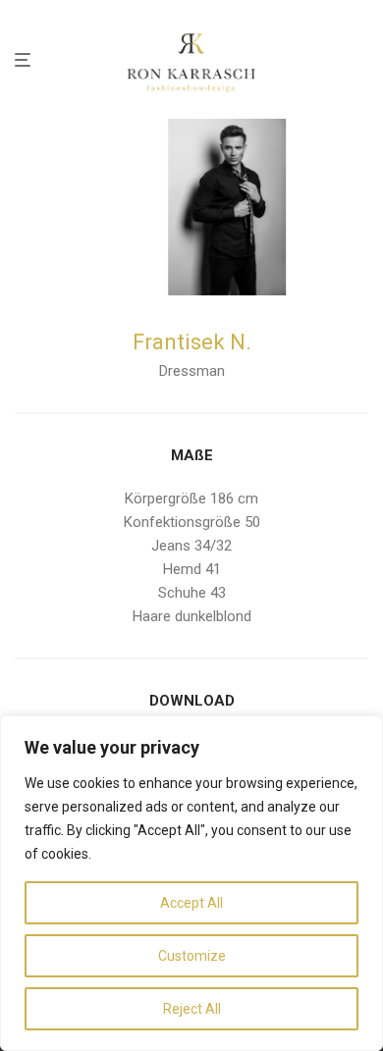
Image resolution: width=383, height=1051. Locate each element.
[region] (191, 883)
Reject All (192, 1009)
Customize (192, 956)
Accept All (191, 903)
